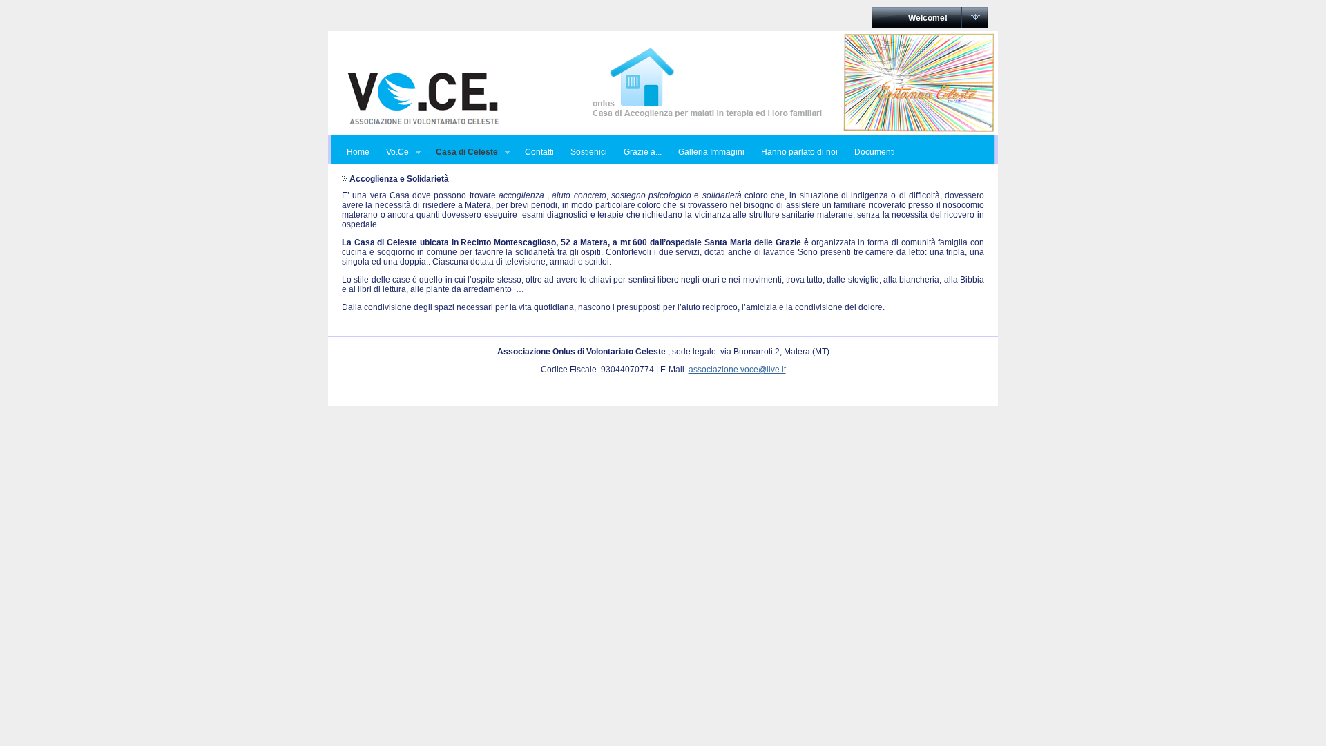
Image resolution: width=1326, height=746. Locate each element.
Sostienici (588, 152)
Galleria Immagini (711, 152)
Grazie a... (643, 152)
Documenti (874, 152)
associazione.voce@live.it (737, 369)
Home (358, 152)
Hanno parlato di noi (799, 152)
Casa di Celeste (462, 152)
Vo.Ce (393, 152)
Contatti (539, 152)
